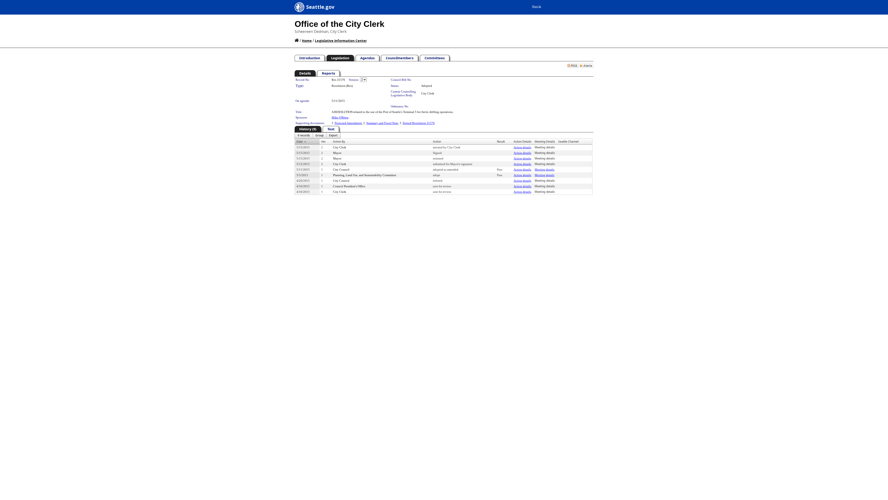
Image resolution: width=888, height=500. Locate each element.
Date (299, 142)
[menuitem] (304, 135)
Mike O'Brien (340, 117)
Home (307, 40)
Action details (522, 147)
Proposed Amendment (348, 123)
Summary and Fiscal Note (382, 123)
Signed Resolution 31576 (419, 123)
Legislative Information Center (341, 40)
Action (437, 142)
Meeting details (544, 169)
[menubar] (317, 135)
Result (501, 142)
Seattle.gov (320, 7)
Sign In (536, 6)
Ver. (323, 142)
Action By (339, 142)
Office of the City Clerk (339, 24)
